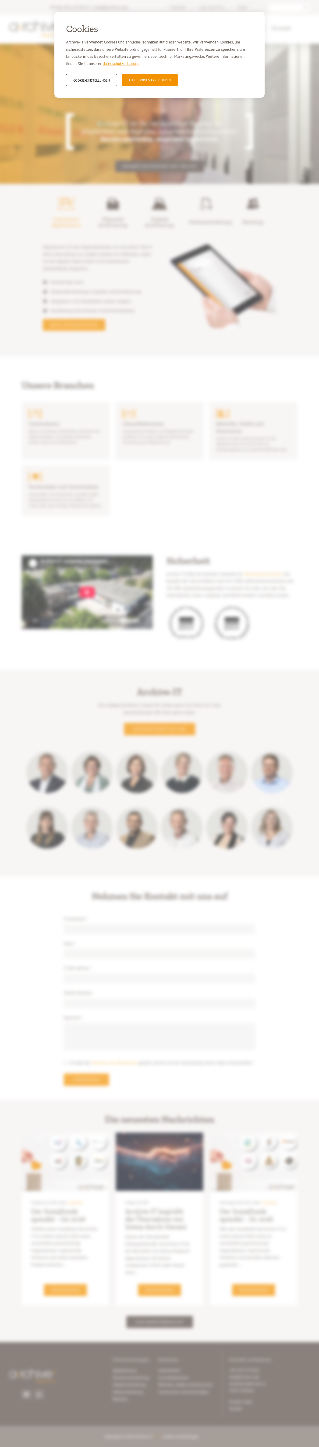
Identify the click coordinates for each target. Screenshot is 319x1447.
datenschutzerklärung (121, 63)
